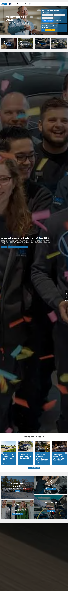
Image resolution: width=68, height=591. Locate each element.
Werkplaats (54, 3)
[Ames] (4, 4)
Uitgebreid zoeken (58, 20)
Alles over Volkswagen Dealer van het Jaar (18, 246)
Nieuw (49, 12)
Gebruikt (53, 12)
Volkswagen (5, 463)
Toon (48, 20)
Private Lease (48, 3)
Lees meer (4, 246)
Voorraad (42, 3)
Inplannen (57, 29)
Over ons (61, 3)
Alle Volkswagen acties (34, 467)
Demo (45, 12)
